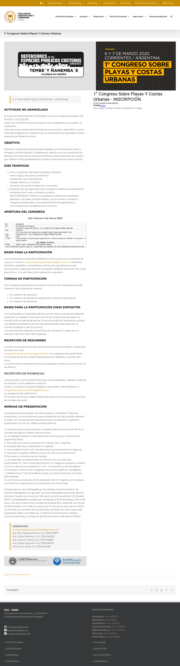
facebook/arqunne (17, 630)
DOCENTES (100, 648)
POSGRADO (12, 661)
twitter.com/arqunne (19, 633)
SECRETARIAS (14, 648)
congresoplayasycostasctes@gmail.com (46, 262)
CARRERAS (12, 655)
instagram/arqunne (18, 627)
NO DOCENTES (102, 655)
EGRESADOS (101, 661)
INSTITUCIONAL (15, 642)
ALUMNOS (100, 642)
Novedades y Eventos (22, 575)
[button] (171, 16)
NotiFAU (8, 575)
